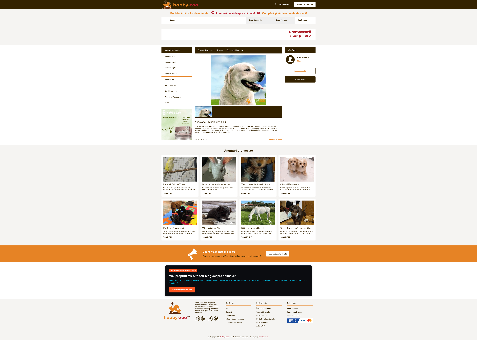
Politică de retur (262, 315)
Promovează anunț (294, 312)
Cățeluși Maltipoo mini (290, 184)
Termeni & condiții (263, 312)
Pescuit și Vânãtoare (173, 97)
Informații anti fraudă (234, 322)
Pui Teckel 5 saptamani (173, 228)
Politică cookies (262, 322)
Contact (229, 312)
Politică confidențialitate (265, 319)
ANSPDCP (260, 326)
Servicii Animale (171, 91)
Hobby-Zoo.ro (225, 337)
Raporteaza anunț (275, 139)
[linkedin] (204, 318)
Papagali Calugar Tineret (174, 184)
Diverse (168, 103)
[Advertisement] (221, 34)
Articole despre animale (235, 319)
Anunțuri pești (170, 79)
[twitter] (217, 318)
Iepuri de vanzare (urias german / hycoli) (216, 184)
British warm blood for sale (253, 228)
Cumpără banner (294, 315)
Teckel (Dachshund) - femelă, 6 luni (295, 228)
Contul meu (230, 315)
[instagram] (198, 318)
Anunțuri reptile (171, 68)
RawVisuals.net (263, 337)
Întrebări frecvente (263, 308)
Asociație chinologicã (235, 50)
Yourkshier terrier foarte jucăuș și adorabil (255, 184)
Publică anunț (292, 308)
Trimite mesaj (300, 79)
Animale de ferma (172, 85)
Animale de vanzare (206, 50)
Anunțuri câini (170, 56)
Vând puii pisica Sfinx (211, 228)
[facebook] (211, 318)
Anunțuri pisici (170, 62)
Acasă (228, 308)
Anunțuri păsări (171, 74)
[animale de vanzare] (176, 311)
